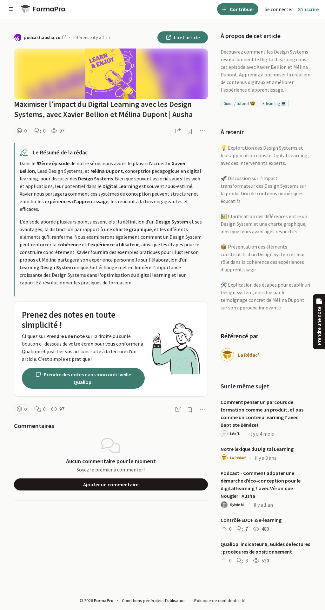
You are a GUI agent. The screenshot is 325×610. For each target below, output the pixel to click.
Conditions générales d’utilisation (154, 600)
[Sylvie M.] (224, 504)
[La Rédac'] (227, 354)
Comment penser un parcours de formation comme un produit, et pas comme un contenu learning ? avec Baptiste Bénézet (262, 413)
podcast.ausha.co (42, 37)
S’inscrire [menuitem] (308, 9)
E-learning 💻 (274, 103)
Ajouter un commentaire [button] (110, 484)
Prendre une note (319, 326)
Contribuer (241, 9)
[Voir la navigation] (11, 9)
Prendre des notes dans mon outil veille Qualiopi (87, 378)
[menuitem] (278, 9)
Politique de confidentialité (220, 600)
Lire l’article (186, 37)
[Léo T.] (224, 433)
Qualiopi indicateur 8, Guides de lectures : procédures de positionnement (265, 548)
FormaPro (48, 9)
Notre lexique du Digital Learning (257, 449)
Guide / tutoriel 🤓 (239, 103)
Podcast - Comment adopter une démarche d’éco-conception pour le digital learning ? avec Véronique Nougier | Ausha (261, 484)
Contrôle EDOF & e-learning (251, 520)
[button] (22, 130)
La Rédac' (248, 355)
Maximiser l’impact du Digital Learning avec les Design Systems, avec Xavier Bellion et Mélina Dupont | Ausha (103, 109)
